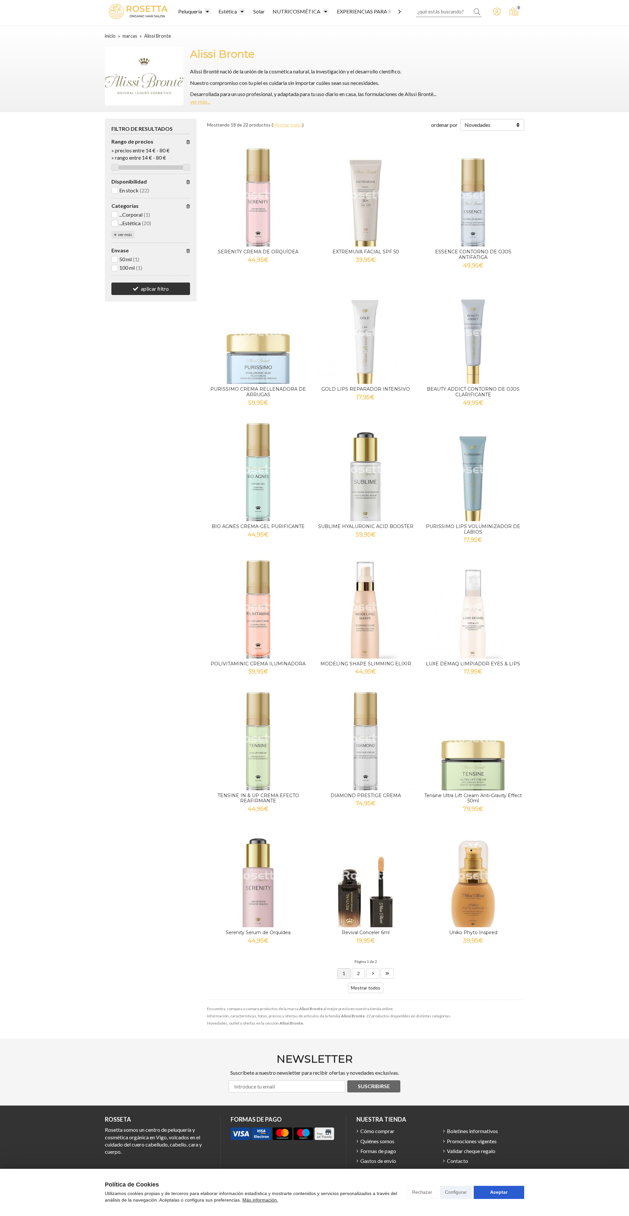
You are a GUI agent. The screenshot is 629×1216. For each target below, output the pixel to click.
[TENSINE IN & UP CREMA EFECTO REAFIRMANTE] (258, 739)
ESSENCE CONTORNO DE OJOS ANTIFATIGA (473, 254)
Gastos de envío (378, 1161)
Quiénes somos (377, 1141)
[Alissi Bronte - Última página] (372, 973)
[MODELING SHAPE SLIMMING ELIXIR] (365, 607)
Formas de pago (378, 1151)
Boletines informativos (472, 1131)
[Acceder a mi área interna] (496, 11)
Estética (228, 11)
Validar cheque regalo (471, 1151)
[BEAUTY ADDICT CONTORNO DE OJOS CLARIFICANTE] (473, 333)
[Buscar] (477, 11)
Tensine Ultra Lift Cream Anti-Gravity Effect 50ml (473, 798)
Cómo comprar (377, 1131)
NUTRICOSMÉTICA (296, 11)
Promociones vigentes (472, 1141)
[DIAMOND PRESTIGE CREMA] (365, 739)
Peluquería (190, 11)
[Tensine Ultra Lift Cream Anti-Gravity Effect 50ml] (473, 739)
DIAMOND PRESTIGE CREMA (366, 795)
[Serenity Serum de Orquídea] (258, 876)
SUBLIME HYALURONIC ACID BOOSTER (365, 526)
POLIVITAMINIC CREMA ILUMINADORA (258, 664)
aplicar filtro (155, 288)
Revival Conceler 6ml (366, 932)
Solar (259, 11)
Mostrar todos (287, 124)
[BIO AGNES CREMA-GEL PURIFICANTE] (258, 470)
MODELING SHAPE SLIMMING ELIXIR (365, 664)
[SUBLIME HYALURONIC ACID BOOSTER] (365, 470)
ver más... (200, 101)
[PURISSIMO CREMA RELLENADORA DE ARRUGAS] (258, 333)
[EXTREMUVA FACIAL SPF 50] (365, 195)
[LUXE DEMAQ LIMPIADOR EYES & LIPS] (473, 607)
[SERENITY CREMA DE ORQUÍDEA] (258, 195)
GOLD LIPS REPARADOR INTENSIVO (365, 389)
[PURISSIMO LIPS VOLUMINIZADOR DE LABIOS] (473, 470)
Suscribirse (374, 1086)
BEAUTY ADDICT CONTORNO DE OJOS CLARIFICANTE (473, 392)
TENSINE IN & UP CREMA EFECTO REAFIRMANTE (258, 798)
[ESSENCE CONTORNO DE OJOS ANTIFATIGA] (473, 195)
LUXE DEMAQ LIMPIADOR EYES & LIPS (473, 664)
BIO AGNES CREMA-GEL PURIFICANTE (258, 526)
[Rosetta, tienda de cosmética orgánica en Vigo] (138, 11)
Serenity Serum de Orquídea (258, 932)
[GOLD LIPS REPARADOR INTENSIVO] (365, 333)
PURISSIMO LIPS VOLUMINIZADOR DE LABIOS (473, 529)
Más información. (260, 1200)
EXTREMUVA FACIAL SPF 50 (366, 252)
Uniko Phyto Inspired (473, 932)
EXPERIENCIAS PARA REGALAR (374, 11)
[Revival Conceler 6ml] (365, 876)
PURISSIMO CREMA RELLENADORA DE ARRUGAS (258, 392)
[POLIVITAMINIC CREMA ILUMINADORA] (258, 607)
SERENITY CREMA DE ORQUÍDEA (258, 252)
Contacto (457, 1161)
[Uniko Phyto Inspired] (473, 876)
